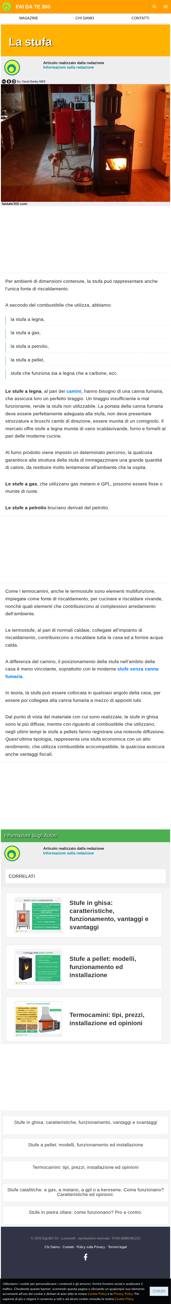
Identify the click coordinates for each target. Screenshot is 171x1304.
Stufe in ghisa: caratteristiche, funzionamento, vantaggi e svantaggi (85, 1122)
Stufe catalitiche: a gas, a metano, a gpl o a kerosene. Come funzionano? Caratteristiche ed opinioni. (85, 1192)
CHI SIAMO (84, 18)
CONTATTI (140, 18)
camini (73, 391)
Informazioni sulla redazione (68, 67)
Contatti (68, 1247)
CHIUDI (159, 1291)
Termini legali (117, 1247)
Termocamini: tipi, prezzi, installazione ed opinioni (85, 1167)
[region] (85, 241)
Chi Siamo (52, 1247)
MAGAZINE (28, 18)
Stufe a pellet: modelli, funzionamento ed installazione (85, 1144)
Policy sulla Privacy (91, 1247)
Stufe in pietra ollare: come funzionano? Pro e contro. (85, 1212)
